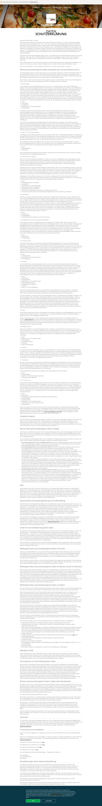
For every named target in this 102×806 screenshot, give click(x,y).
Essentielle (49, 800)
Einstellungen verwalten (56, 794)
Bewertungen (46, 7)
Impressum (67, 7)
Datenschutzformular (53, 521)
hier (74, 635)
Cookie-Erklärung (29, 319)
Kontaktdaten (57, 7)
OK (33, 800)
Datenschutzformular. (26, 740)
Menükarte (36, 7)
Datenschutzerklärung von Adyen (53, 411)
